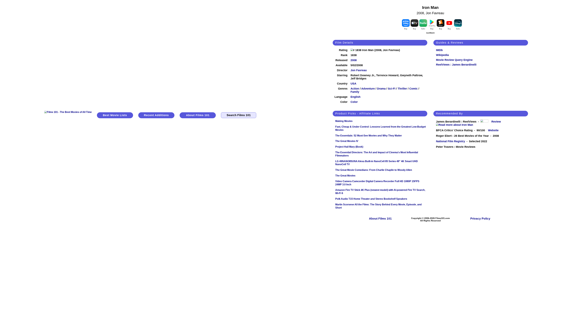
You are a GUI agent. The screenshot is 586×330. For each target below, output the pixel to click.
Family (355, 91)
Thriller (402, 88)
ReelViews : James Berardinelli (456, 64)
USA (353, 83)
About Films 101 (198, 115)
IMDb (439, 50)
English (355, 96)
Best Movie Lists (115, 115)
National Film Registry (450, 141)
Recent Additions (156, 115)
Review (496, 121)
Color (354, 101)
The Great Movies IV (346, 141)
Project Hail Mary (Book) (349, 146)
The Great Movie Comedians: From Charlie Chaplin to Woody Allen (373, 170)
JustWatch (430, 33)
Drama (381, 88)
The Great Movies (345, 175)
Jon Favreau (359, 70)
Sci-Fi (391, 88)
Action (355, 88)
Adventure (368, 88)
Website (493, 130)
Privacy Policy (480, 218)
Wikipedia (442, 55)
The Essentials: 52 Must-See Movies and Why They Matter (368, 135)
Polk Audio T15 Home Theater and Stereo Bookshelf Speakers (371, 199)
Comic (413, 88)
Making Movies (344, 121)
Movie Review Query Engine (454, 59)
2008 (354, 60)
